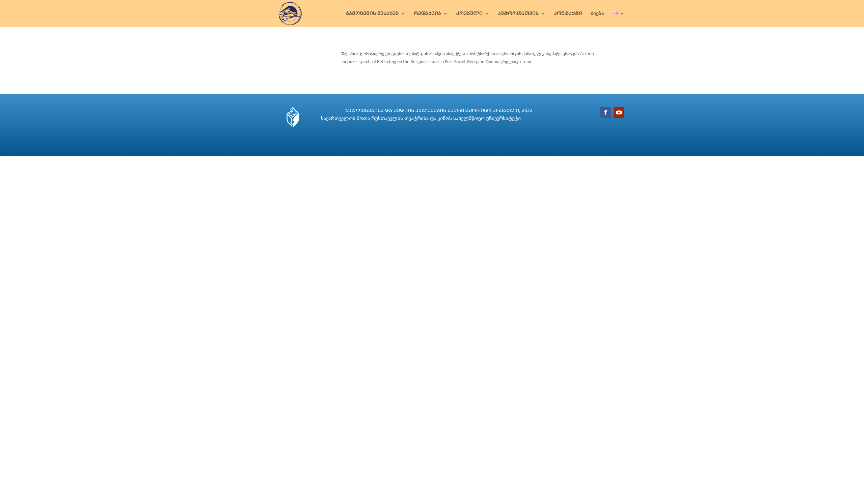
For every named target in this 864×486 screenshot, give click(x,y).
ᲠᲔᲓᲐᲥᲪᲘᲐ (427, 13)
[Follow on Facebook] (605, 112)
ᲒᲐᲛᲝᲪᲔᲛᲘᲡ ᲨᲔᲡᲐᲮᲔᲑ (372, 13)
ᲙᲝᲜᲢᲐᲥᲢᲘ (568, 13)
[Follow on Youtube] (619, 112)
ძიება (597, 13)
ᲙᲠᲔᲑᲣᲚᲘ (469, 13)
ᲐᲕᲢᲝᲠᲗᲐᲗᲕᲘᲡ (518, 13)
